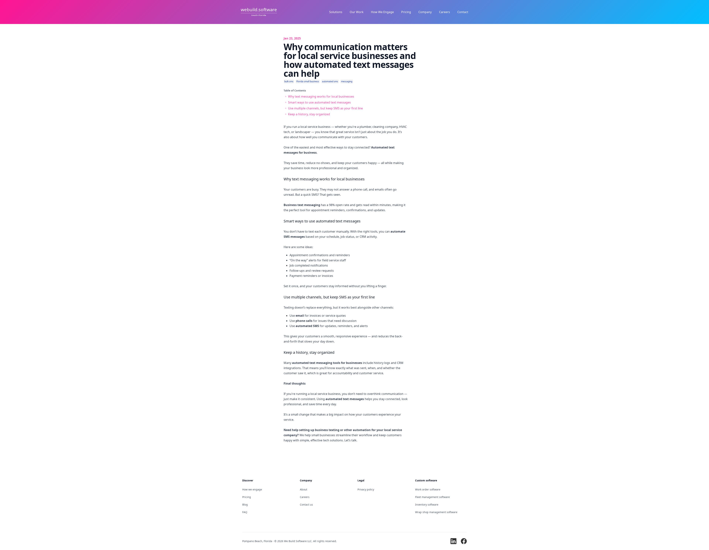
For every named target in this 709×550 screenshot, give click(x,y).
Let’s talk (350, 440)
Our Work (357, 12)
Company (425, 12)
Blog (245, 504)
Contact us (306, 504)
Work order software (427, 489)
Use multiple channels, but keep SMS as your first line (325, 108)
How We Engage (382, 12)
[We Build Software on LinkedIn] (453, 541)
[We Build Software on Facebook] (464, 541)
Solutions (335, 12)
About (303, 489)
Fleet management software (432, 497)
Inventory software (426, 504)
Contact (462, 12)
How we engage (252, 489)
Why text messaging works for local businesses (321, 96)
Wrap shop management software (436, 512)
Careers (444, 12)
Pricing (406, 12)
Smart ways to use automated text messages (319, 102)
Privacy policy (365, 489)
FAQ (244, 512)
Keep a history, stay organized (309, 114)
